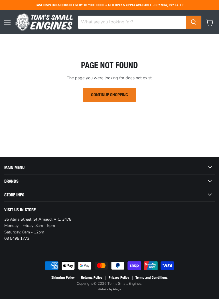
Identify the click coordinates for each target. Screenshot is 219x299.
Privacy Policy (119, 277)
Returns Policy (91, 277)
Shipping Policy (63, 277)
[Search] (193, 22)
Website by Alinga (109, 289)
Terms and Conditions (151, 277)
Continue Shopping (109, 94)
